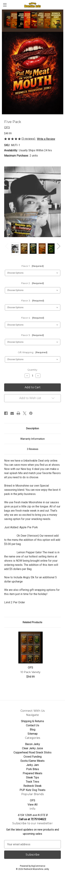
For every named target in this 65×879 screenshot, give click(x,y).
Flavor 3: (32, 300)
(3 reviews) (28, 138)
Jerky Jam (32, 765)
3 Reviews (32, 449)
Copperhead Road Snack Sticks (32, 752)
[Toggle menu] (5, 5)
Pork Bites (32, 769)
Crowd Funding (33, 756)
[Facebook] (6, 413)
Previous (6, 246)
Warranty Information (32, 438)
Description (32, 428)
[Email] (12, 413)
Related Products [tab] (32, 622)
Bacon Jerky (32, 744)
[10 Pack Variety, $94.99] (30, 647)
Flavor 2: (32, 283)
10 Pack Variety (30, 672)
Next (58, 246)
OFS (32, 800)
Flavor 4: (32, 317)
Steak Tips (32, 777)
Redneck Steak (32, 785)
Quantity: (32, 369)
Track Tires (32, 781)
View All (32, 804)
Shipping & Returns (32, 721)
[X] (24, 413)
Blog (32, 729)
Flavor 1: (32, 266)
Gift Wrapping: (32, 352)
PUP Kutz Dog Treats (32, 790)
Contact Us (32, 725)
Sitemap (33, 733)
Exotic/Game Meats (32, 760)
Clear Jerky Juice (32, 748)
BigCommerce (38, 866)
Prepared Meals (32, 773)
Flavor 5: (32, 335)
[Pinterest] (31, 413)
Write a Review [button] (46, 139)
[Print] (18, 413)
